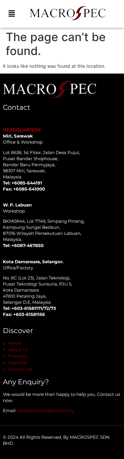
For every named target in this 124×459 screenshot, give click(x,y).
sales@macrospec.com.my (45, 410)
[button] (11, 14)
